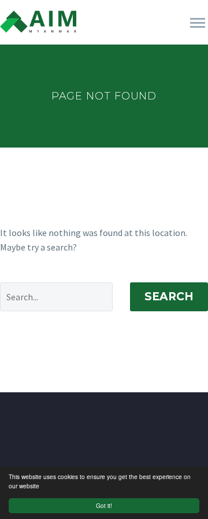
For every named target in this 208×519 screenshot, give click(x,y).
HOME (107, 39)
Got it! (104, 505)
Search (169, 296)
